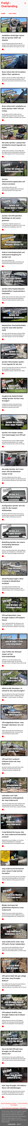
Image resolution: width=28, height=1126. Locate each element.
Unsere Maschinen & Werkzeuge (10, 1108)
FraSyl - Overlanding (9, 4)
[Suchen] (22, 3)
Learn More (11, 1124)
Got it (19, 1124)
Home (3, 13)
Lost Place (12, 13)
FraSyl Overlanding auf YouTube (8, 1103)
